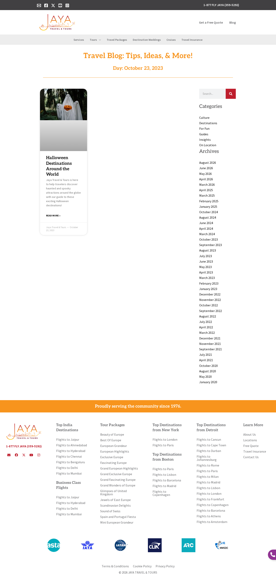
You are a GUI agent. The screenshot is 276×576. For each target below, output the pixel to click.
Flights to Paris (163, 445)
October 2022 (208, 305)
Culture (204, 118)
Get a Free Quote (211, 22)
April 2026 (206, 179)
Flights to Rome (208, 465)
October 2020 (208, 366)
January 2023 (208, 289)
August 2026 (207, 163)
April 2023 (206, 272)
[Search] (231, 94)
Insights (205, 140)
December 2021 (209, 338)
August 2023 (207, 250)
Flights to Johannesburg (207, 458)
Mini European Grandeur (116, 522)
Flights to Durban (209, 451)
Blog (232, 22)
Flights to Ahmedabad (71, 445)
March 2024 (207, 234)
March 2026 (207, 185)
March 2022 (207, 333)
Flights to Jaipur (67, 439)
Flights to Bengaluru (70, 462)
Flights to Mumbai (69, 473)
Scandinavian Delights (115, 505)
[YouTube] (60, 5)
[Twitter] (53, 5)
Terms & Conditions (115, 566)
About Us (249, 434)
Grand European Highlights (119, 468)
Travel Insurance (254, 451)
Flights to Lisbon (164, 475)
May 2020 (205, 377)
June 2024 (206, 223)
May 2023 (205, 267)
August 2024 (207, 217)
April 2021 (206, 360)
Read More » (53, 215)
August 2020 (207, 371)
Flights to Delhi (67, 468)
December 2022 (209, 294)
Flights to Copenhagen (161, 493)
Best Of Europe (110, 440)
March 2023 (207, 278)
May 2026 (205, 174)
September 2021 (210, 349)
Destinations (208, 123)
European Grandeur (113, 446)
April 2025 (206, 190)
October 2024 (208, 212)
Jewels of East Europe (115, 500)
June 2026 (206, 168)
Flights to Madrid (164, 486)
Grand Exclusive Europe (116, 474)
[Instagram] (67, 5)
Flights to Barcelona (167, 480)
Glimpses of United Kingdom (113, 492)
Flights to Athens (209, 516)
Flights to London (165, 439)
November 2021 (210, 344)
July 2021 (205, 355)
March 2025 (207, 195)
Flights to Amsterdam (212, 522)
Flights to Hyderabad (70, 451)
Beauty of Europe (112, 434)
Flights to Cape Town (211, 445)
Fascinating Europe (113, 463)
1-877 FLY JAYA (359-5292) (24, 446)
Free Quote (251, 446)
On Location (207, 145)
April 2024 (206, 228)
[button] (99, 40)
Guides (203, 134)
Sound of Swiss (110, 511)
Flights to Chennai (69, 456)
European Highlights (114, 451)
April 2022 (206, 327)
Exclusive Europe (111, 457)
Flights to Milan (208, 477)
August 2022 (207, 316)
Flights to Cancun (209, 439)
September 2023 (210, 245)
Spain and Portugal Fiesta (118, 517)
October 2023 (208, 239)
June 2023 (206, 261)
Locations (250, 440)
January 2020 (208, 382)
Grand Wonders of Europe (117, 485)
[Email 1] (39, 5)
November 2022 (210, 300)
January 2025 (208, 207)
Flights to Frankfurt (210, 499)
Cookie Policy (142, 566)
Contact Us (251, 457)
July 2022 (205, 322)
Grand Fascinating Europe (118, 480)
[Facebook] (46, 5)
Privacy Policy (165, 566)
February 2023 (208, 283)
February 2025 (208, 201)
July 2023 (205, 256)
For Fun (204, 128)
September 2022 (210, 311)
